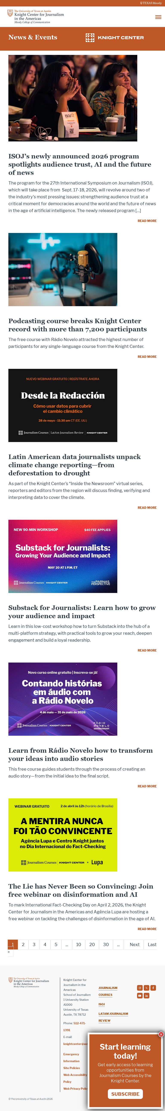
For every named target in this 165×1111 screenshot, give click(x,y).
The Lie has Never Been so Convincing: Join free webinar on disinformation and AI (80, 890)
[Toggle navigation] (158, 16)
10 (78, 944)
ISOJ (102, 1004)
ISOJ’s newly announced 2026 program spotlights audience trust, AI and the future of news (79, 164)
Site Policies (71, 1068)
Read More (147, 221)
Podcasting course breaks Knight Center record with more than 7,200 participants (77, 325)
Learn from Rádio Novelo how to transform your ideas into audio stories (80, 754)
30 (106, 944)
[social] (140, 988)
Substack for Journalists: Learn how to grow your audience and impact (82, 612)
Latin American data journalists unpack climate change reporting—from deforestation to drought (74, 465)
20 (92, 944)
